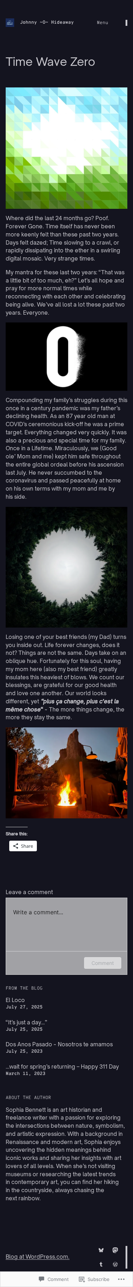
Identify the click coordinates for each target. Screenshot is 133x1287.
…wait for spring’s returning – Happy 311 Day (62, 1066)
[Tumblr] (101, 1264)
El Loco (15, 1000)
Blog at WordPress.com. (38, 1256)
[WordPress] (115, 1264)
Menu (102, 23)
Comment (103, 963)
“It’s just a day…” (26, 1022)
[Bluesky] (101, 1250)
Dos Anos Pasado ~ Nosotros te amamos (59, 1044)
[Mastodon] (115, 1250)
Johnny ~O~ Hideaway (47, 22)
